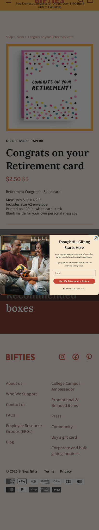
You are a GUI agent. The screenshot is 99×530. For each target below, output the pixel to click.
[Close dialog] (96, 238)
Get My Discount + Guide (74, 281)
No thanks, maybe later (74, 289)
